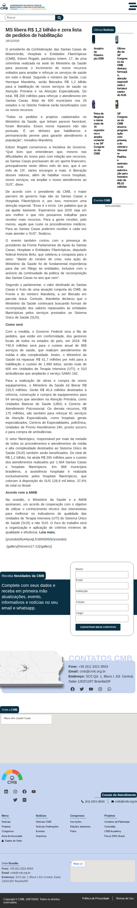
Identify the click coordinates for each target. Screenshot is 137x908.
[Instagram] (15, 792)
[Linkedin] (6, 792)
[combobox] (30, 17)
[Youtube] (33, 792)
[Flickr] (24, 800)
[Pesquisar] (59, 17)
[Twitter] (15, 800)
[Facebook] (24, 792)
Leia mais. (47, 532)
